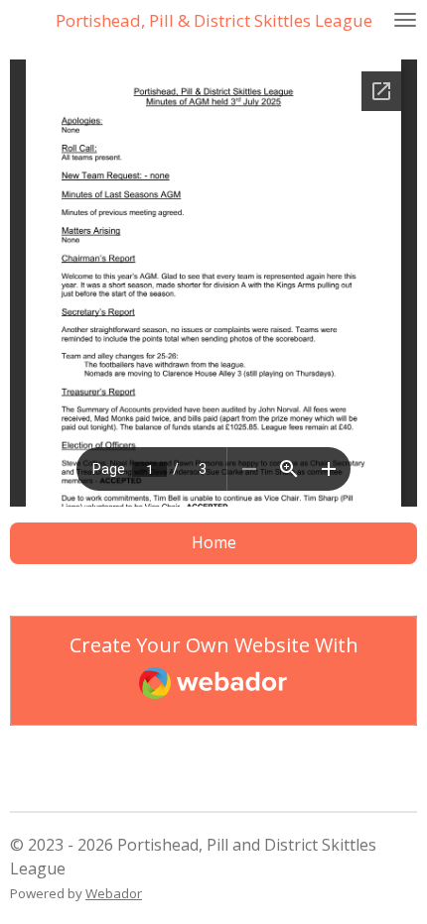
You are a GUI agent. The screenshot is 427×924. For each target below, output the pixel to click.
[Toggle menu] (405, 20)
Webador (113, 893)
